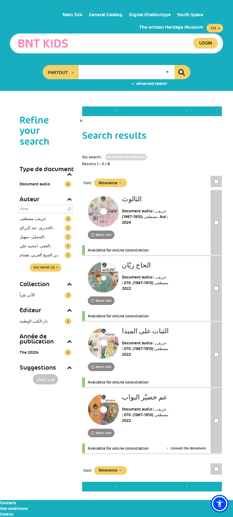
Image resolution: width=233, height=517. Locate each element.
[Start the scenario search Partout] (182, 72)
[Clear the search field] (168, 72)
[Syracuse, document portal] (43, 43)
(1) (44, 267)
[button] (61, 72)
